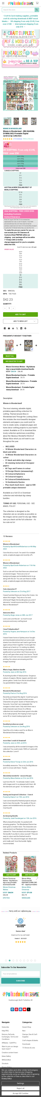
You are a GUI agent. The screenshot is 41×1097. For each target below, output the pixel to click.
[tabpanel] (20, 936)
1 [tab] (6, 960)
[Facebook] (5, 328)
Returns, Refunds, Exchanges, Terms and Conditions (10, 1036)
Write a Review (28, 139)
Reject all (20, 1088)
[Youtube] (24, 1009)
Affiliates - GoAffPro (9, 1043)
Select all (10, 356)
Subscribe (5, 1027)
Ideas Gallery (6, 1056)
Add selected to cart (14, 361)
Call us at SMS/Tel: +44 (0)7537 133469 (20, 1004)
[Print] (13, 328)
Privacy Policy (7, 1078)
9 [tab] (35, 960)
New (24, 1031)
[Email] (9, 328)
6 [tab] (24, 960)
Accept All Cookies (20, 1093)
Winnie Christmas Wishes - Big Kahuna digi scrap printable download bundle (10, 881)
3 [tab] (13, 960)
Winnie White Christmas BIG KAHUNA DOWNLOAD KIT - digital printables (29, 881)
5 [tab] (20, 960)
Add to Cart (11, 875)
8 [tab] (31, 960)
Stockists (5, 1063)
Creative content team (10, 1052)
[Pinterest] (25, 328)
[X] (17, 328)
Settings (20, 1083)
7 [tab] (28, 960)
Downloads (26, 1044)
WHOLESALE (6, 1060)
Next (37, 877)
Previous (4, 877)
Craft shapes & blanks (30, 1040)
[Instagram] (12, 1009)
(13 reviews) (17, 139)
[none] (20, 93)
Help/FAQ (5, 1031)
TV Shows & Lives (28, 1048)
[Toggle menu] (3, 3)
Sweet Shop (26, 1027)
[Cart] (37, 3)
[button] (20, 34)
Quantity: (7, 304)
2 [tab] (9, 960)
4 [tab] (17, 960)
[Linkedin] (21, 328)
